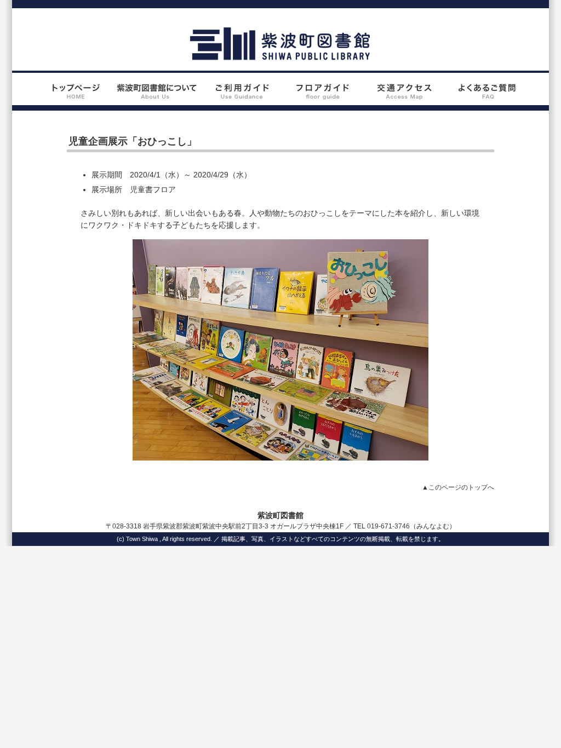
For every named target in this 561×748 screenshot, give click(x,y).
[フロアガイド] (321, 99)
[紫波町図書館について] (156, 99)
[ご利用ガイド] (239, 99)
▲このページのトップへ (458, 487)
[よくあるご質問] (487, 99)
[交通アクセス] (404, 99)
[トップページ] (73, 99)
